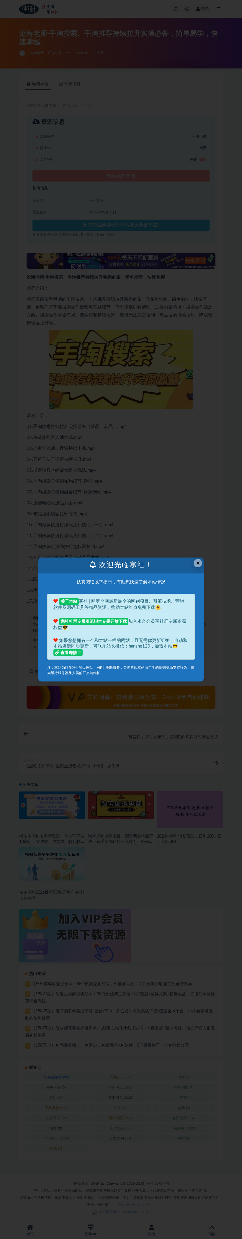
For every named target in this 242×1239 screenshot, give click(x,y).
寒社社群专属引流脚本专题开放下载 (94, 622)
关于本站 (69, 601)
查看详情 (68, 653)
